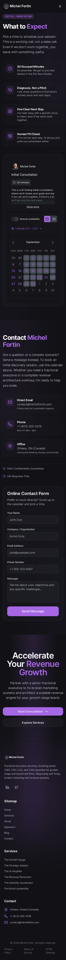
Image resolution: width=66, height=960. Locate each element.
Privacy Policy (8, 951)
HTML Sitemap (50, 951)
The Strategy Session (16, 865)
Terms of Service (28, 951)
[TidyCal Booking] (24, 787)
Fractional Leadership (16, 888)
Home (7, 809)
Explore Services (33, 722)
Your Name (13, 513)
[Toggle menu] (60, 6)
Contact (8, 838)
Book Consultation (30, 711)
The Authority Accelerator (18, 882)
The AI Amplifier (13, 871)
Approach (9, 826)
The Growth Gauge (14, 859)
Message (12, 578)
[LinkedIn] (7, 787)
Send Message (33, 611)
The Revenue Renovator (17, 876)
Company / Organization (21, 529)
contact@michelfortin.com (24, 922)
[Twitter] (16, 787)
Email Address (15, 546)
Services (9, 815)
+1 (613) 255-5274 (20, 916)
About (7, 821)
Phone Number (15, 562)
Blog (6, 832)
